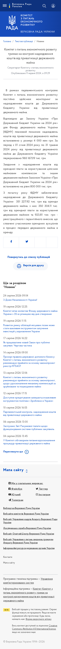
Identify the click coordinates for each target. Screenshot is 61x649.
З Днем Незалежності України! (20, 300)
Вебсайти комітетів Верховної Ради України (26, 514)
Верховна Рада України (38, 32)
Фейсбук (16, 489)
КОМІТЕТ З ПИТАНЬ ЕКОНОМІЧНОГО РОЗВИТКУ (32, 20)
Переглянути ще (13, 451)
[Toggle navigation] (4, 5)
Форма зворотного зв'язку (38, 619)
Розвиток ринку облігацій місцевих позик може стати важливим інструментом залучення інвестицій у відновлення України (29, 328)
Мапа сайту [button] (13, 470)
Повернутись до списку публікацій (28, 257)
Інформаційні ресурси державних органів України (28, 548)
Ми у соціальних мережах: (27, 483)
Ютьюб (15, 494)
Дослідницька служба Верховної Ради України (27, 528)
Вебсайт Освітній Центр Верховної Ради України (28, 534)
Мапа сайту (9, 563)
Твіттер (43, 489)
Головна (7, 41)
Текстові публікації (24, 41)
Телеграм (17, 500)
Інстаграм (44, 494)
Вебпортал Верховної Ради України (21, 508)
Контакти (7, 557)
